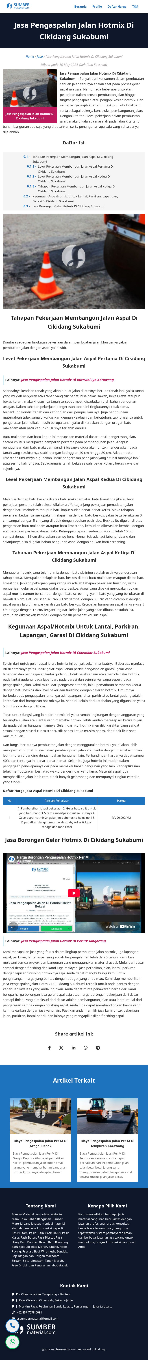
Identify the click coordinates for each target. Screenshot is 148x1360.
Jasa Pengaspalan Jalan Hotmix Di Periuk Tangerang (63, 941)
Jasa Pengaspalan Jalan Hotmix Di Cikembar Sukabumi (65, 652)
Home (30, 56)
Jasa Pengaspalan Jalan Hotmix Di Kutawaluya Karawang (67, 379)
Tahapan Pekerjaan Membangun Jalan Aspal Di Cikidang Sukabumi (72, 159)
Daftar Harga (117, 7)
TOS (135, 7)
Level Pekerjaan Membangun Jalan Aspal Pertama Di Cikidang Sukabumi (76, 168)
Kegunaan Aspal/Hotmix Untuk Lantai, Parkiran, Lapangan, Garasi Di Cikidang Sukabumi (75, 198)
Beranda (80, 7)
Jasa (40, 56)
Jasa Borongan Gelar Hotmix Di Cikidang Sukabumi (68, 206)
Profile (97, 7)
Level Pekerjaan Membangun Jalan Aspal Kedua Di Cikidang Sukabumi (74, 178)
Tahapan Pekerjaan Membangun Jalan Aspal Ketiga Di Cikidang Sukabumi (76, 188)
